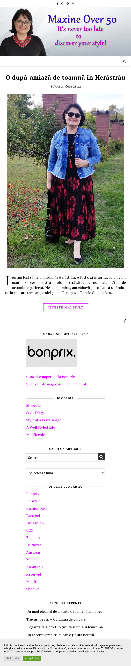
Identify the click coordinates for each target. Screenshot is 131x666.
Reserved (33, 574)
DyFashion (35, 522)
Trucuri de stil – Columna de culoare (56, 619)
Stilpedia (33, 405)
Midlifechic (35, 434)
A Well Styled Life (40, 427)
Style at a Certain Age (43, 419)
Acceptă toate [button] (32, 658)
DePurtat (33, 544)
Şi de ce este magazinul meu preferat (56, 384)
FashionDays (36, 508)
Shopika (33, 588)
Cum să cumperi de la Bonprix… (52, 376)
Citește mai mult (65, 307)
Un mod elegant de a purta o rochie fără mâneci (65, 611)
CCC (29, 530)
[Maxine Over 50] (65, 31)
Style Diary (35, 412)
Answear (33, 552)
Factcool (33, 515)
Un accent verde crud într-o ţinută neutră (60, 634)
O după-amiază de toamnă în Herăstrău (65, 77)
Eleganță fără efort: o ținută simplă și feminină (64, 626)
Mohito (32, 581)
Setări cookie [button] (12, 658)
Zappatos (33, 537)
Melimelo (34, 559)
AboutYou (34, 566)
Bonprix (32, 493)
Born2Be (33, 500)
